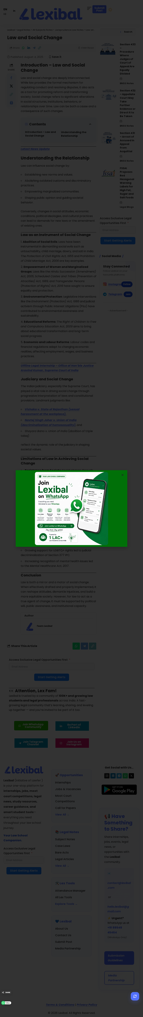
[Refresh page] (135, 996)
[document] (71, 508)
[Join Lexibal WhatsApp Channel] (6, 1003)
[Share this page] (6, 992)
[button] (122, 475)
